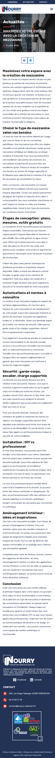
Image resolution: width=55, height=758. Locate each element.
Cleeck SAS (36, 755)
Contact (43, 2)
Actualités (28, 2)
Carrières (12, 2)
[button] (52, 9)
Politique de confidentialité (33, 752)
